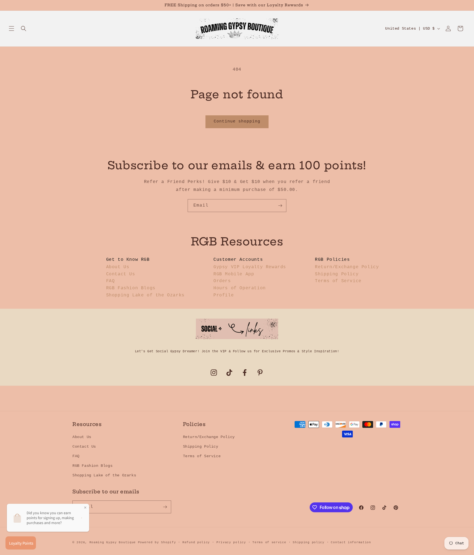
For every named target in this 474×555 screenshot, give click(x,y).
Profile (223, 295)
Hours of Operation (239, 288)
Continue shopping (237, 121)
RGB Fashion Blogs (131, 288)
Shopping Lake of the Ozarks (145, 295)
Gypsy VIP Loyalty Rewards (249, 267)
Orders (222, 281)
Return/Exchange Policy (347, 267)
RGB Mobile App (233, 274)
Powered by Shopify (157, 542)
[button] (11, 28)
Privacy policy (231, 542)
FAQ (110, 281)
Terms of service (269, 542)
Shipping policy (309, 542)
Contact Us (120, 274)
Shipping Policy (337, 274)
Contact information (351, 542)
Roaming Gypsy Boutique (112, 542)
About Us (117, 267)
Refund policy (196, 542)
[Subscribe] (280, 205)
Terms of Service (338, 281)
